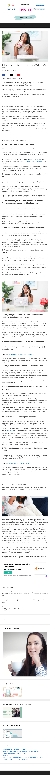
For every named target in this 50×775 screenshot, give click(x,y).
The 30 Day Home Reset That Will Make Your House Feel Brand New (21, 751)
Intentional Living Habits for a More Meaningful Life (16, 759)
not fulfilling (10, 430)
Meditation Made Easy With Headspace (17, 565)
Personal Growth (8, 606)
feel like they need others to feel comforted (32, 161)
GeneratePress (29, 773)
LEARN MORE (8, 572)
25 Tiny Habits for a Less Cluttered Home (14, 749)
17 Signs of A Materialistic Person (13, 609)
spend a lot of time (26, 232)
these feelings (41, 125)
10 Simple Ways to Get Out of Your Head (15, 611)
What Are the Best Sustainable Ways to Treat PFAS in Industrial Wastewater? (23, 757)
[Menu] (25, 25)
